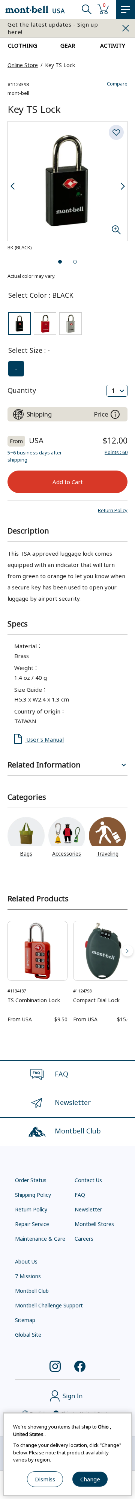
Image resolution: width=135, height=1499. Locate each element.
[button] (113, 510)
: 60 (116, 452)
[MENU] (125, 9)
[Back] (7, 950)
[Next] (127, 950)
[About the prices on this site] (115, 414)
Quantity (22, 390)
